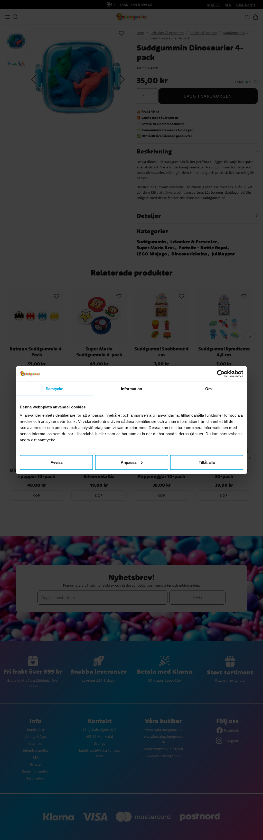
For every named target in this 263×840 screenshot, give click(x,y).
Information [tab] (131, 389)
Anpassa (128, 462)
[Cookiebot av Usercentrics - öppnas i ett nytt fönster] (220, 374)
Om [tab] (208, 389)
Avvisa (56, 462)
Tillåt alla (207, 462)
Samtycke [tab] (54, 389)
